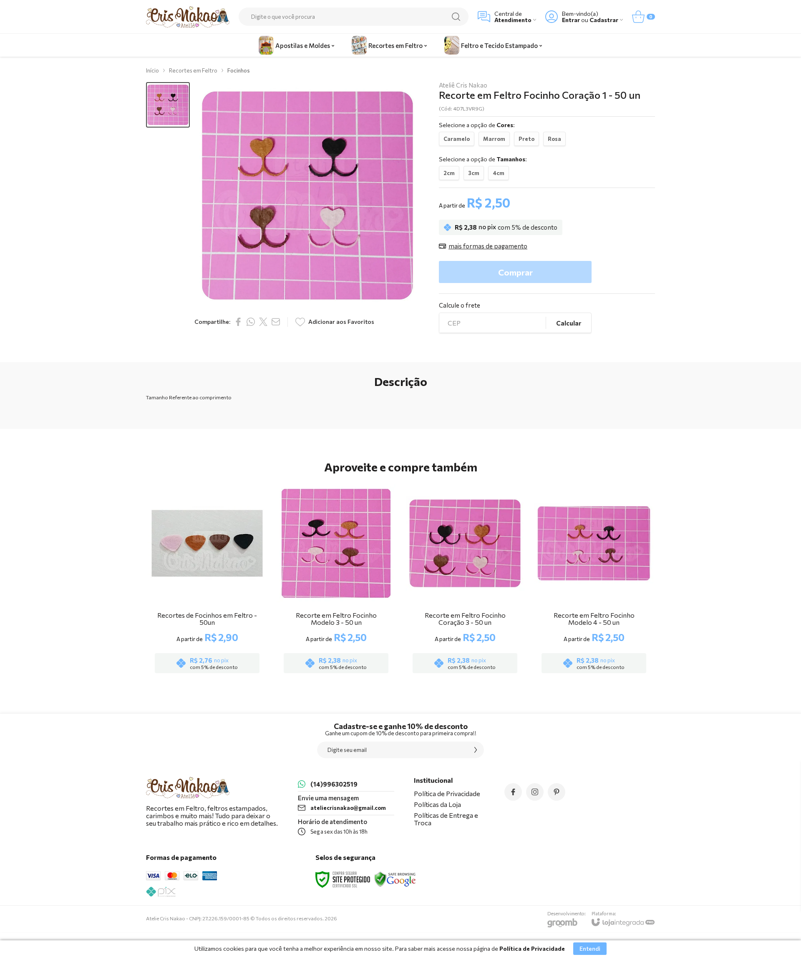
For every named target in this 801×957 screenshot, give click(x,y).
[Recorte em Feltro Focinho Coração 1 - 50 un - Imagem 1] (168, 105)
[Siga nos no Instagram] (535, 792)
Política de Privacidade (447, 793)
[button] (168, 105)
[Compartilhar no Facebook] (238, 322)
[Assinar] (475, 750)
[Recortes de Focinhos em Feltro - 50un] (207, 579)
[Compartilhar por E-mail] (276, 322)
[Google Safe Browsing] (395, 879)
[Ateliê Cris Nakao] (187, 17)
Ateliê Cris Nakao (463, 85)
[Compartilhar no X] (263, 322)
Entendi (589, 948)
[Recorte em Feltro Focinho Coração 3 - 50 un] (465, 579)
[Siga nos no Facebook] (513, 792)
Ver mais (207, 626)
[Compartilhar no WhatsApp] (251, 322)
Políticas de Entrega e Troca (446, 819)
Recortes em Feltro (193, 70)
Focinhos (238, 70)
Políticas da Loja (437, 804)
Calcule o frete (459, 305)
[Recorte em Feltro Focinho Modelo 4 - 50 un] (594, 579)
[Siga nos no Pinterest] (556, 792)
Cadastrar (603, 20)
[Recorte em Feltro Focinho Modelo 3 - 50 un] (336, 579)
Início (152, 70)
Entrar (571, 20)
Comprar (515, 272)
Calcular (568, 323)
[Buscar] (456, 17)
